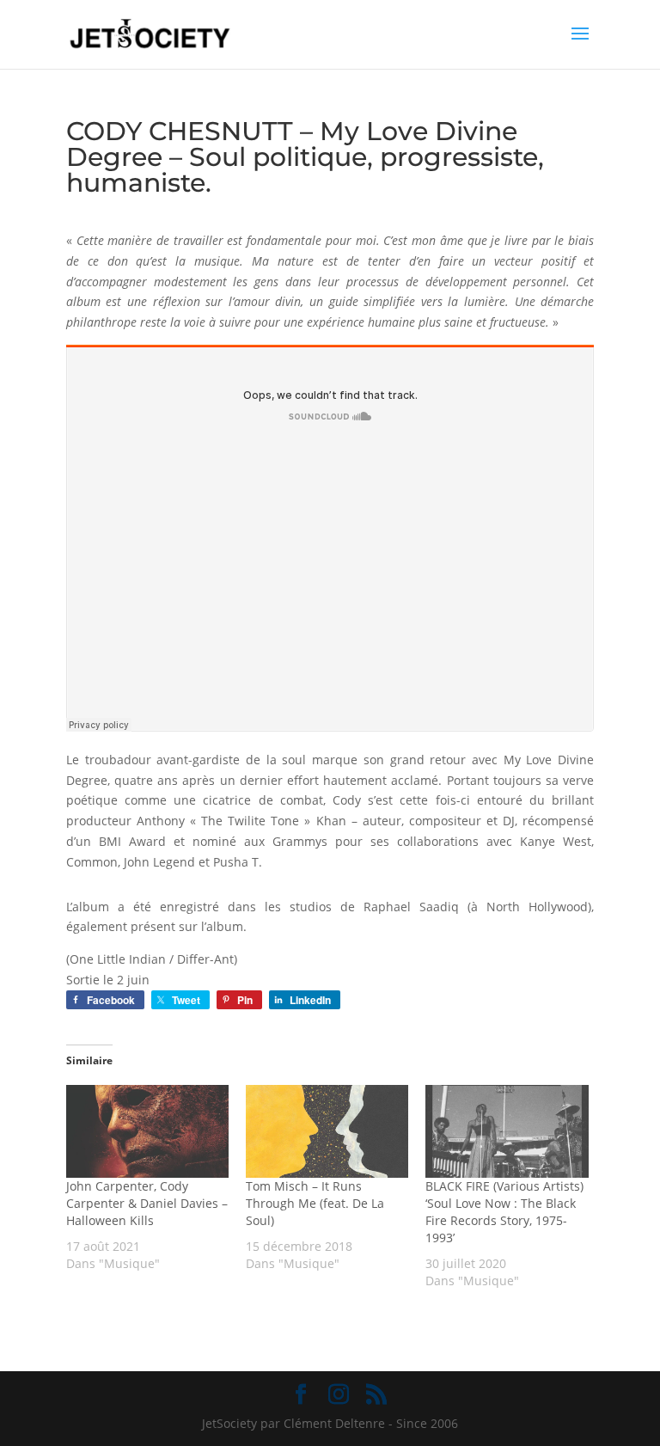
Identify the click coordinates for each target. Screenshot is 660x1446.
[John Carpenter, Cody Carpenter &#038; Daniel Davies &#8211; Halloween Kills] (147, 1131)
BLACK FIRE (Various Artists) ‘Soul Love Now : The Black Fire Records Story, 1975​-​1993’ (504, 1212)
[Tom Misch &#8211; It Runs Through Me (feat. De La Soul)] (327, 1131)
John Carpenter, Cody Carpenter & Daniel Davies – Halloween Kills (147, 1203)
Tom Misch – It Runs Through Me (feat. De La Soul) (315, 1203)
